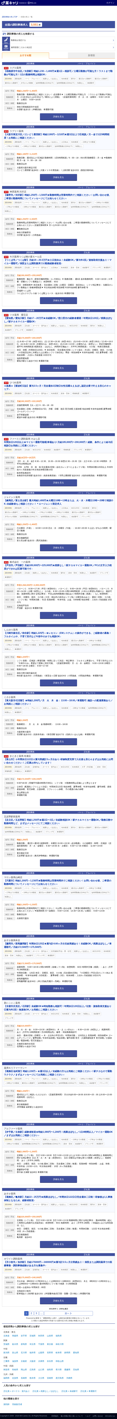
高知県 (76, 1369)
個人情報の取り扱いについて (72, 1416)
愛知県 (76, 1352)
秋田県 (41, 1336)
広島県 (33, 1369)
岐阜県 (59, 1352)
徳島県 (50, 1369)
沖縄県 (69, 1378)
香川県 (59, 1369)
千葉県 (41, 1344)
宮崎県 (50, 1378)
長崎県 (24, 1378)
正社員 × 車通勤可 (88, 1391)
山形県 (50, 1336)
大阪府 (33, 1361)
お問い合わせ (98, 1416)
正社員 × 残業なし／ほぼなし (45, 1391)
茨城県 (6, 1344)
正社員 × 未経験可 (69, 1391)
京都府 (24, 1361)
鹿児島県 (60, 1378)
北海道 (6, 1336)
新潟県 (6, 1352)
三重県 (6, 1361)
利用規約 (55, 1416)
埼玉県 (33, 1344)
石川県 (24, 1352)
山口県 (41, 1369)
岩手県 (24, 1336)
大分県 (41, 1378)
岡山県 (24, 1369)
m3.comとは (110, 1416)
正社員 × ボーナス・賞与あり (16, 1391)
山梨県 (41, 1352)
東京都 (50, 1344)
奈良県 (50, 1361)
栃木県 (15, 1344)
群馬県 (24, 1344)
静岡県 (67, 1352)
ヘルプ (87, 1416)
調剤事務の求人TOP (9, 17)
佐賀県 (15, 1378)
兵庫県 (41, 1361)
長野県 (50, 1352)
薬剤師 (6, 1404)
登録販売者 (17, 1404)
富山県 (15, 1352)
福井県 (33, 1352)
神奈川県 (60, 1344)
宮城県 (33, 1336)
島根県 (15, 1369)
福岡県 (6, 1378)
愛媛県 (67, 1369)
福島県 (59, 1336)
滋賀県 (15, 1361)
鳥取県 (6, 1369)
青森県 (15, 1336)
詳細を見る (58, 116)
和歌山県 (60, 1361)
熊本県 (33, 1378)
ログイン (110, 3)
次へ (67, 1313)
